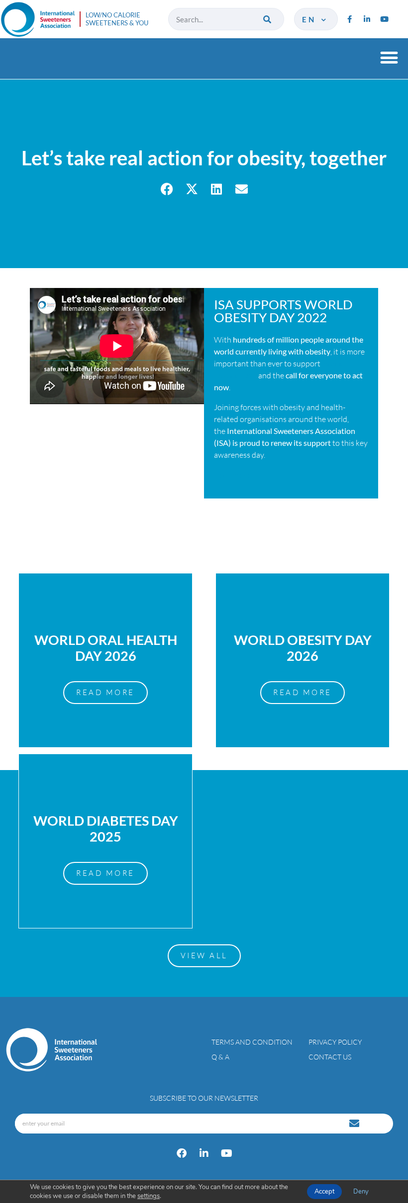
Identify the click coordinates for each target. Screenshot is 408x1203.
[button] (389, 57)
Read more (232, 475)
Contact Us (329, 1057)
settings (148, 1196)
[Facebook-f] (349, 19)
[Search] (268, 19)
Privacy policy (335, 1042)
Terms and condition (252, 1042)
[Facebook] (182, 1153)
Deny (361, 1191)
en (310, 19)
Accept (324, 1191)
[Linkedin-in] (366, 19)
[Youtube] (384, 19)
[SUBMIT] (355, 1123)
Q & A (220, 1057)
